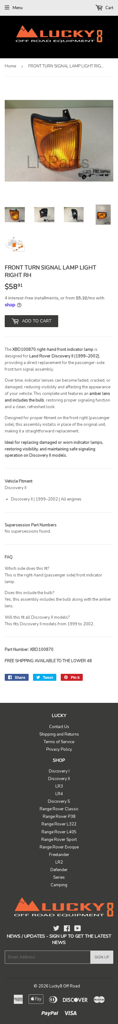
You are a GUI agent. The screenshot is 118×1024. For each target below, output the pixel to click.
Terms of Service (59, 742)
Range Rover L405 (59, 832)
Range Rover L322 (59, 824)
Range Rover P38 (59, 816)
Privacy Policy (59, 749)
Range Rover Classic (59, 809)
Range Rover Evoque (59, 847)
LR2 (59, 862)
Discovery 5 (59, 801)
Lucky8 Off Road (64, 986)
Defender (59, 870)
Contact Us (59, 727)
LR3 (59, 786)
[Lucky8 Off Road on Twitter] (56, 929)
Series (59, 877)
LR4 (59, 794)
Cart (108, 8)
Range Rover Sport (59, 839)
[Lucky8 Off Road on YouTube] (77, 929)
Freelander (59, 855)
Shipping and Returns (59, 734)
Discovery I (59, 771)
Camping (59, 885)
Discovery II (59, 779)
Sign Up (101, 957)
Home (10, 66)
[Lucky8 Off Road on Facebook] (67, 929)
